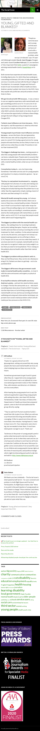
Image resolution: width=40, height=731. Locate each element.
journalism (18, 587)
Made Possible (26, 594)
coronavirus (4, 578)
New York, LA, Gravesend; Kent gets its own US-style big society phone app (19, 320)
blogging (19, 571)
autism (3, 571)
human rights (5, 587)
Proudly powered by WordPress (9, 728)
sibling (32, 599)
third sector (27, 307)
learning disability (13, 590)
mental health (7, 597)
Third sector (17, 18)
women (19, 606)
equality (29, 581)
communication (18, 574)
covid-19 (11, 578)
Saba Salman (17, 30)
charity (5, 307)
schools (13, 599)
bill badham (8, 356)
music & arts (18, 597)
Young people (6, 19)
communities (30, 574)
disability (24, 577)
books (26, 571)
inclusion (11, 587)
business (30, 571)
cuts (16, 577)
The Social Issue (7, 10)
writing (24, 606)
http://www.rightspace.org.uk (22, 455)
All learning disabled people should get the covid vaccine (19, 557)
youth (20, 610)
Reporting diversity (7, 554)
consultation (15, 307)
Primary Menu (37, 9)
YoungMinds (26, 67)
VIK (19, 65)
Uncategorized (28, 18)
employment (19, 581)
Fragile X (4, 585)
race (8, 599)
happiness (11, 585)
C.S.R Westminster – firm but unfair (13, 329)
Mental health (6, 18)
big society (12, 571)
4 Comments (26, 30)
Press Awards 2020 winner (9, 546)
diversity (33, 578)
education (6, 581)
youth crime (27, 610)
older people (29, 596)
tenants (26, 603)
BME (23, 571)
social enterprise (17, 603)
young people (7, 309)
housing (27, 584)
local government (10, 593)
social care (6, 602)
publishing (4, 600)
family (35, 581)
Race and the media (7, 550)
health (19, 584)
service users (23, 599)
